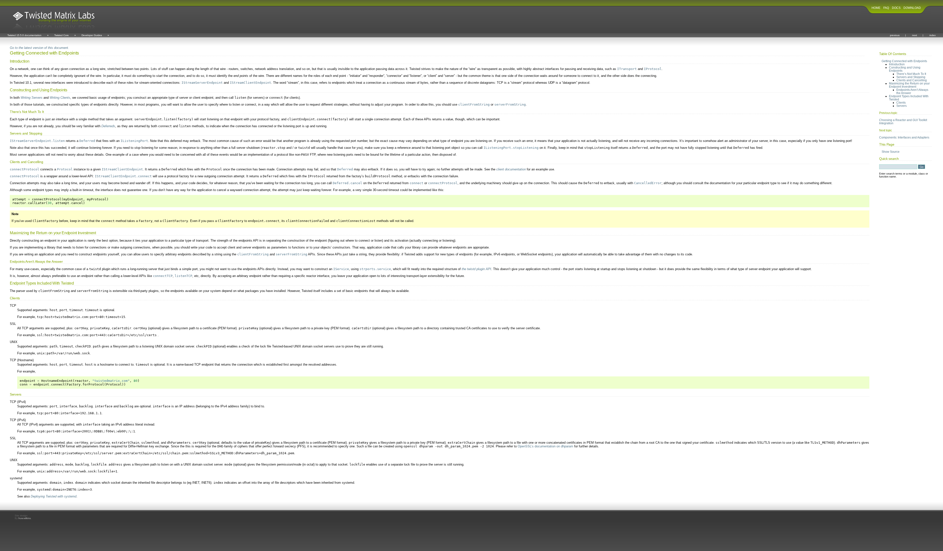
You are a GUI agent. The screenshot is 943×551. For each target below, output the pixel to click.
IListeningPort (134, 141)
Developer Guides (92, 35)
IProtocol (653, 69)
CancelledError (648, 183)
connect (416, 183)
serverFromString (510, 104)
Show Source (891, 151)
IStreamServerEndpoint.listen (37, 141)
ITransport (627, 69)
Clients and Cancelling (911, 80)
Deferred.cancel (347, 183)
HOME (876, 8)
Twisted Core (61, 35)
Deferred (87, 141)
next (914, 35)
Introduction (897, 64)
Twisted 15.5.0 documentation (24, 35)
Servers (901, 105)
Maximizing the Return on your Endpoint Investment (909, 85)
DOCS (896, 8)
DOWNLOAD (912, 8)
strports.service (375, 269)
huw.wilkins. (24, 518)
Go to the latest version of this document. (39, 48)
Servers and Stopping (910, 77)
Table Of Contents (892, 54)
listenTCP (183, 276)
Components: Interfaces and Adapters (904, 137)
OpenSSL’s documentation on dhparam (545, 446)
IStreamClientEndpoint (250, 82)
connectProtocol (24, 169)
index (932, 35)
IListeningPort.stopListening (511, 148)
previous (895, 35)
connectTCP (163, 276)
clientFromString (474, 104)
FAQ (886, 8)
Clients (901, 102)
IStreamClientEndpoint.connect (123, 176)
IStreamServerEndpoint (202, 82)
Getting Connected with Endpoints (904, 61)
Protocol (65, 169)
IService (341, 269)
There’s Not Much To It (911, 73)
